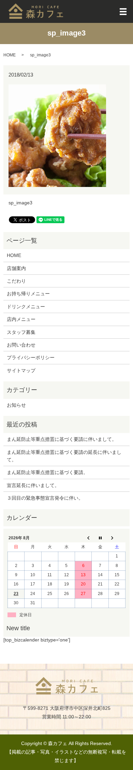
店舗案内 (16, 268)
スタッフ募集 (21, 332)
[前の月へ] (83, 537)
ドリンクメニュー (26, 306)
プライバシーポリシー (31, 357)
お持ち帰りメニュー (28, 293)
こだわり (16, 281)
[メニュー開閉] (123, 11)
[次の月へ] (116, 537)
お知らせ (16, 405)
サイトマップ (21, 370)
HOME (9, 55)
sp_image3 (20, 202)
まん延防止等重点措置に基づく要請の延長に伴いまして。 (64, 455)
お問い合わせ (21, 345)
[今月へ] (100, 537)
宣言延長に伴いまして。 (33, 485)
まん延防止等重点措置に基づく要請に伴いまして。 (62, 439)
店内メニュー (21, 319)
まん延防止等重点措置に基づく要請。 (47, 472)
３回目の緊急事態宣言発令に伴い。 (45, 498)
